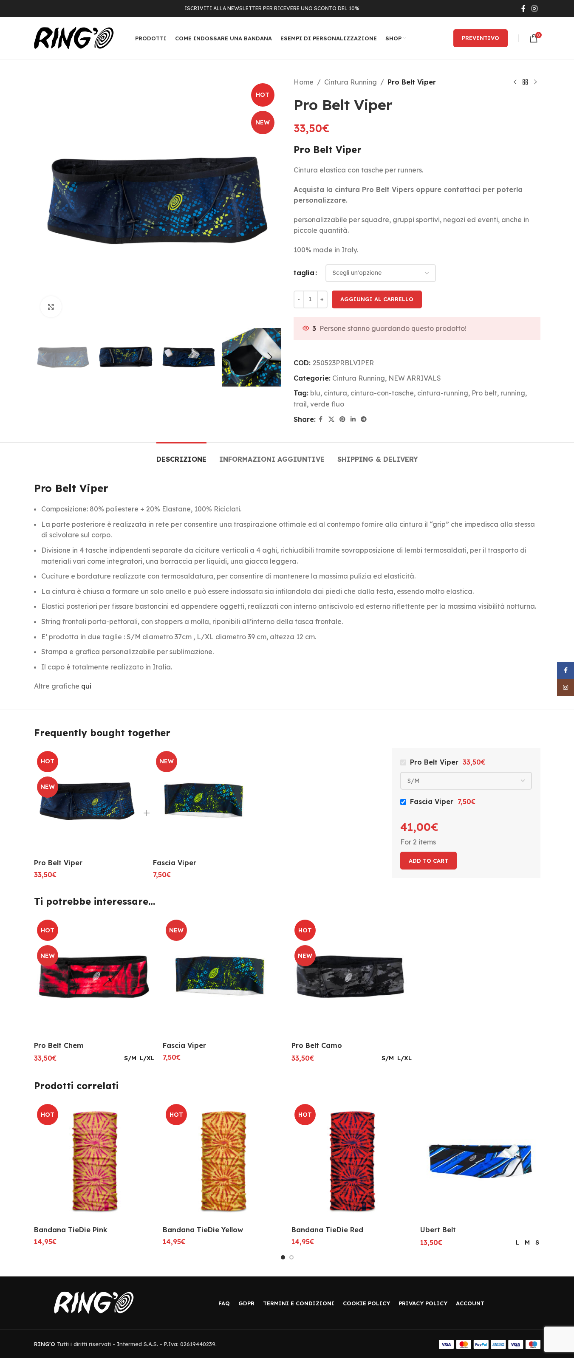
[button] (44, 357)
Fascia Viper (174, 862)
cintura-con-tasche (382, 393)
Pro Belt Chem (59, 1045)
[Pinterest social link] (342, 419)
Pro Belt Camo (316, 1045)
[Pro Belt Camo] (351, 977)
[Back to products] (525, 82)
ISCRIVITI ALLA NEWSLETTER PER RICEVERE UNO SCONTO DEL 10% (271, 8)
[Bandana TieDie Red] (351, 1161)
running (512, 393)
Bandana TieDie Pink (70, 1229)
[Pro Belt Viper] (87, 801)
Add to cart (428, 860)
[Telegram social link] (363, 419)
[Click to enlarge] (51, 306)
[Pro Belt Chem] (94, 977)
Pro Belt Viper (58, 862)
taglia (304, 272)
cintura (335, 393)
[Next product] (535, 82)
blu (315, 393)
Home (304, 82)
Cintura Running (350, 82)
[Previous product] (515, 82)
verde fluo (327, 404)
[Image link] (94, 1302)
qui (86, 686)
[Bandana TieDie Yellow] (223, 1161)
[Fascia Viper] (206, 801)
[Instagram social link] (534, 8)
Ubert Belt (438, 1229)
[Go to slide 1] (283, 1257)
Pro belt (484, 393)
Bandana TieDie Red (327, 1229)
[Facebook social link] (523, 8)
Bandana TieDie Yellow (203, 1229)
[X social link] (331, 419)
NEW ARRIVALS (414, 378)
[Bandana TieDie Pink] (94, 1161)
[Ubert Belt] (480, 1161)
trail (300, 404)
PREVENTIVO (480, 37)
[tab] (181, 455)
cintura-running (442, 393)
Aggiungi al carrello (376, 299)
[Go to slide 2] (291, 1257)
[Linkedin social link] (353, 419)
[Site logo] (74, 37)
